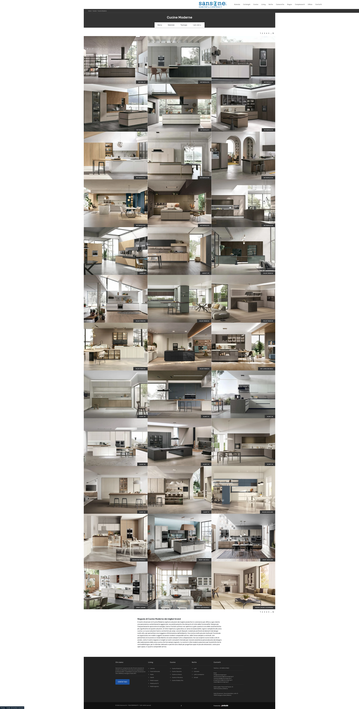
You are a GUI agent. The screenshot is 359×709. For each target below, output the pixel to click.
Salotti (152, 677)
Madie (152, 674)
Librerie (152, 668)
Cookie (9, 708)
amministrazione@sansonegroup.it (224, 676)
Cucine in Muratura (177, 677)
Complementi (300, 4)
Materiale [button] (171, 25)
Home (89, 11)
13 (273, 33)
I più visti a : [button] (197, 25)
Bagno (289, 4)
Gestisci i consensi (18, 708)
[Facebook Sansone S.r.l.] (181, 705)
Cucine (255, 4)
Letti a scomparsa (199, 674)
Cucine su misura (177, 674)
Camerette (280, 4)
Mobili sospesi (154, 680)
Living (263, 4)
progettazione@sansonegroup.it (223, 680)
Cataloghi (246, 4)
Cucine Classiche (177, 671)
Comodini (196, 671)
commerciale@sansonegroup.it (222, 678)
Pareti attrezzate (155, 671)
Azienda (237, 4)
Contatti (318, 4)
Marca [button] (160, 25)
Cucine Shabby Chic (177, 680)
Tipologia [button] (183, 25)
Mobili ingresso (154, 686)
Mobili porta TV (154, 683)
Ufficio (310, 4)
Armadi (196, 677)
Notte (271, 4)
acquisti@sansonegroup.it (221, 682)
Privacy (3, 708)
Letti (195, 668)
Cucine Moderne (102, 11)
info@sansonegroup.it (220, 674)
